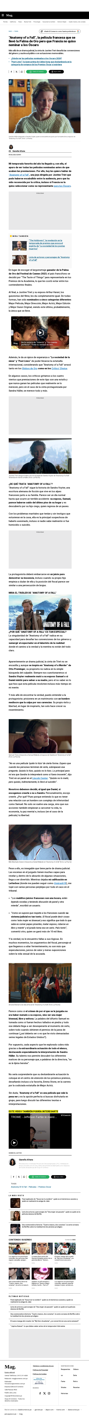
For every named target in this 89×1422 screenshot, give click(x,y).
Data (75, 1375)
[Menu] (4, 15)
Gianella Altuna (18, 151)
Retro (75, 1381)
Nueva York (27, 22)
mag (20, 1414)
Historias (64, 1393)
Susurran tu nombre (49, 22)
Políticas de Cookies (40, 1374)
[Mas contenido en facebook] (40, 1393)
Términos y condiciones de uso (43, 1366)
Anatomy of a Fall (19, 1187)
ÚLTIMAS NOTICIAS (19, 1296)
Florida (5, 22)
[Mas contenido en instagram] (49, 1393)
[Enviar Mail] (10, 151)
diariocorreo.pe (74, 1410)
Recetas (76, 1387)
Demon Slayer (61, 22)
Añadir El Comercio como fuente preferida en (60, 31)
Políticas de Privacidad (40, 1370)
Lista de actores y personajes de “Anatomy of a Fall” (49, 258)
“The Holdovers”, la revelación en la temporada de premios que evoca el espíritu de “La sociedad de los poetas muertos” (47, 244)
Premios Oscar (44, 1187)
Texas (20, 22)
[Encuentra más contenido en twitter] (16, 71)
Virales (63, 1387)
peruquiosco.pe (10, 1414)
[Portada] (10, 1371)
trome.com (60, 1410)
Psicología (36, 22)
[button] (14, 1143)
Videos (76, 1369)
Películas (32, 1187)
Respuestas (65, 1369)
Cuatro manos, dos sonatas (77, 22)
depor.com (50, 1410)
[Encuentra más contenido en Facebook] (11, 71)
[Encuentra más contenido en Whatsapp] (21, 71)
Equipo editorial (10, 1372)
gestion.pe (39, 1410)
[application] (40, 1131)
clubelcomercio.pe (24, 1410)
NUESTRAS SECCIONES (67, 1366)
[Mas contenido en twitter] (44, 1393)
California (13, 22)
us (62, 1375)
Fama (63, 1381)
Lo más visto (16, 1195)
